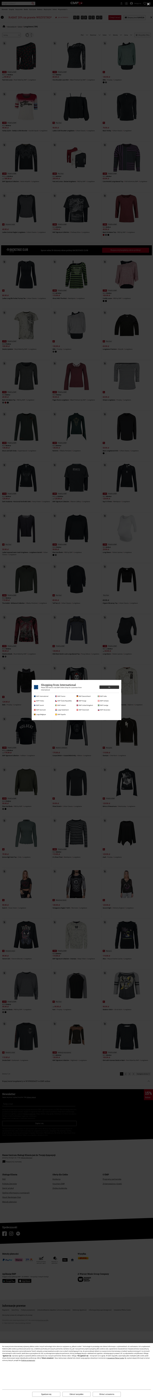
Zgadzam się (46, 1394)
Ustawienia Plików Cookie (115, 1358)
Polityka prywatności (28, 1360)
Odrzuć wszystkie (76, 1394)
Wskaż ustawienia (106, 1394)
